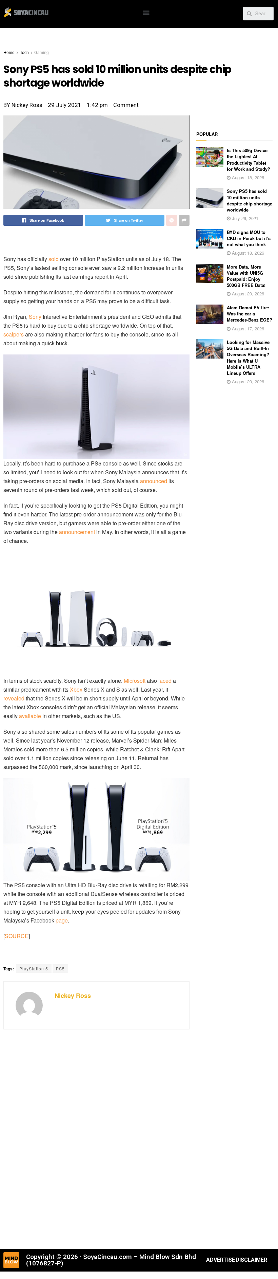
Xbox (76, 689)
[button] (146, 12)
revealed (13, 698)
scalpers (13, 334)
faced (165, 680)
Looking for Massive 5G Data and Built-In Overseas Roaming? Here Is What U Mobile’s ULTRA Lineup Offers (248, 357)
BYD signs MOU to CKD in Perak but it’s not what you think (249, 238)
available (30, 716)
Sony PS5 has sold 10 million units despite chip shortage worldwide (249, 200)
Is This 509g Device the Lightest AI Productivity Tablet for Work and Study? (248, 159)
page (62, 920)
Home (9, 52)
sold (53, 259)
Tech (24, 52)
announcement (77, 532)
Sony (35, 317)
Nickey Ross (73, 995)
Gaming (41, 52)
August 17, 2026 (247, 328)
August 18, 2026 (247, 177)
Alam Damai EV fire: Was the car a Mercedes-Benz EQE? (249, 313)
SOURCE (16, 936)
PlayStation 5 (33, 968)
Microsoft (134, 680)
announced (153, 481)
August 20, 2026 (247, 293)
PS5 (60, 968)
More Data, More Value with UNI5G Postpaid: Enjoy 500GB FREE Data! (246, 276)
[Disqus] (96, 1138)
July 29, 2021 (244, 218)
